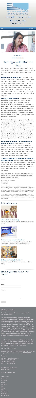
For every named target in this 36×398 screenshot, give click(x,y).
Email (2, 284)
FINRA (25, 353)
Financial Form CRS (9, 310)
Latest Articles (5, 391)
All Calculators (5, 395)
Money (3, 388)
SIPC (29, 353)
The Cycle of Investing (10, 220)
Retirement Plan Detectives (11, 260)
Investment (4, 380)
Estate (3, 382)
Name (2, 279)
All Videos (3, 393)
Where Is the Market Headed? (12, 240)
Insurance (4, 384)
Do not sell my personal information (16, 345)
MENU (31, 28)
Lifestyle (3, 390)
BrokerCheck (9, 314)
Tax (2, 386)
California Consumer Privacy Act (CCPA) (22, 341)
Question (3, 290)
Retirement (4, 378)
